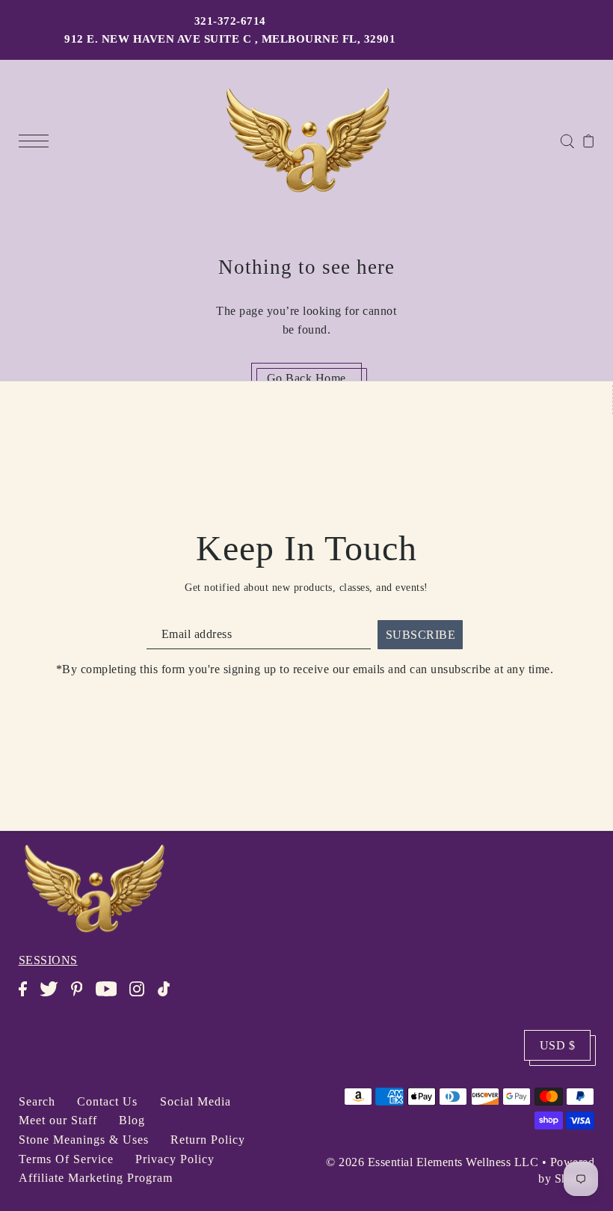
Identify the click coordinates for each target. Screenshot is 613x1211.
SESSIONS (48, 960)
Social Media (195, 1101)
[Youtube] (111, 996)
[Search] (567, 139)
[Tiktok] (168, 996)
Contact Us (107, 1101)
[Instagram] (141, 996)
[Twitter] (53, 996)
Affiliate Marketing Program (96, 1177)
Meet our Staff (58, 1120)
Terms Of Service (66, 1159)
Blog (132, 1120)
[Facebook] (28, 996)
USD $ (558, 1045)
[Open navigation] (37, 140)
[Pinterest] (81, 996)
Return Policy (207, 1139)
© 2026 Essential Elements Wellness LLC (432, 1162)
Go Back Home (306, 378)
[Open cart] (588, 140)
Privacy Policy (175, 1159)
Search (37, 1101)
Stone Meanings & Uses (84, 1139)
